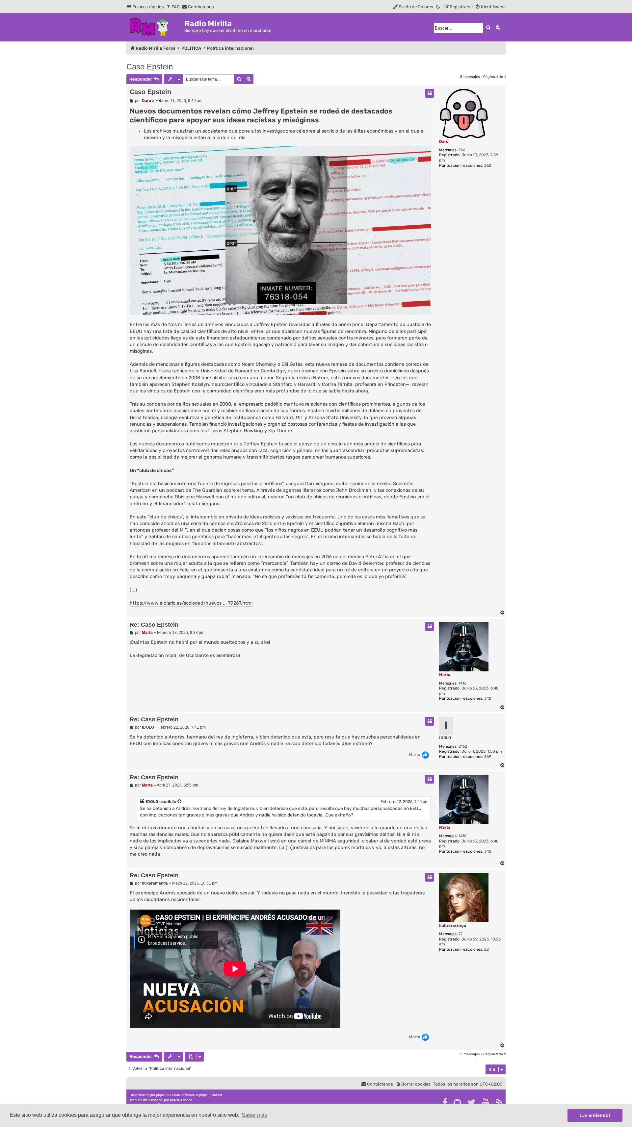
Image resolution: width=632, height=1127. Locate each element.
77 (460, 934)
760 (462, 150)
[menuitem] (173, 7)
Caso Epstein (149, 66)
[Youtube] (486, 1103)
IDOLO (445, 738)
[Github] (457, 1103)
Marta (444, 674)
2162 (463, 746)
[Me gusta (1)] (425, 755)
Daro (443, 141)
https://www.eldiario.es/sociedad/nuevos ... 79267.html (191, 603)
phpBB (161, 1095)
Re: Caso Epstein (154, 624)
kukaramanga (452, 925)
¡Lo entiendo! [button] (595, 1115)
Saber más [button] (254, 1115)
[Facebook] (445, 1103)
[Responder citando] (429, 93)
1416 (462, 683)
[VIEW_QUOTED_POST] (180, 801)
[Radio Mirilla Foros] (155, 26)
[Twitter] (472, 1103)
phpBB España (181, 1100)
